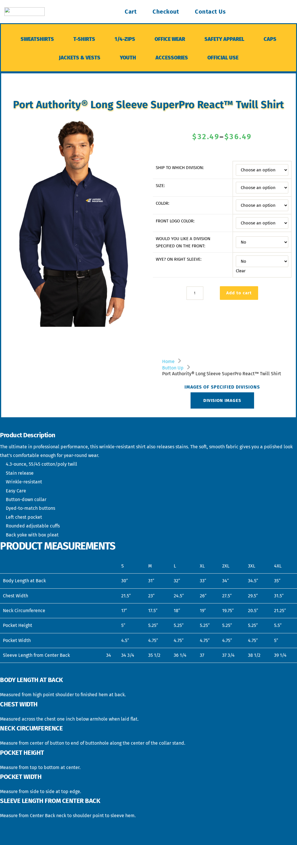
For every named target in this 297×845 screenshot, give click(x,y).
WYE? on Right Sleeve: (179, 259)
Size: (160, 185)
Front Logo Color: (175, 221)
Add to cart (239, 292)
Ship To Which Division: (180, 167)
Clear (241, 270)
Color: (162, 203)
